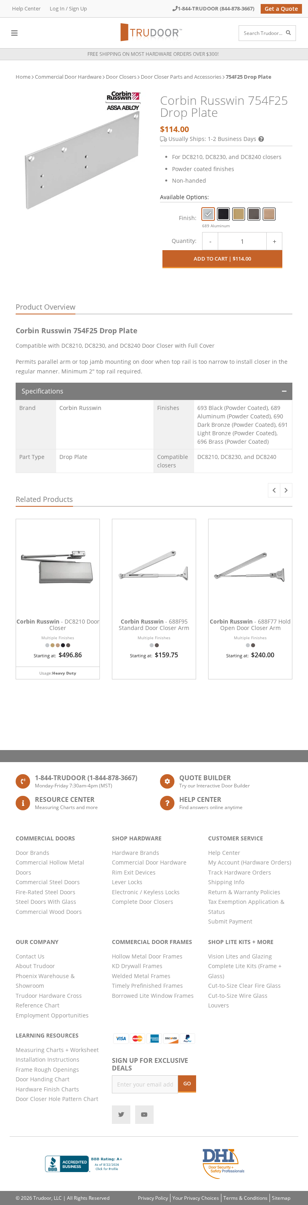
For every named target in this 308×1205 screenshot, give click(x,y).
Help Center (26, 8)
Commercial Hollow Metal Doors (50, 867)
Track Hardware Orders (239, 872)
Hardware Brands (135, 852)
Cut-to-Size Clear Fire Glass (244, 985)
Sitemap (281, 1198)
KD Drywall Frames (137, 966)
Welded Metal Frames (141, 976)
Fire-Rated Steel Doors (45, 892)
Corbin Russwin (80, 408)
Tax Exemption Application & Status (246, 906)
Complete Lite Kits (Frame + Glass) (245, 971)
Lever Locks (127, 882)
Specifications (42, 391)
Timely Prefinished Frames (147, 985)
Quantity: (184, 241)
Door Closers (121, 76)
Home (23, 76)
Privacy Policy (153, 1198)
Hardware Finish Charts (47, 1089)
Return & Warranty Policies (244, 892)
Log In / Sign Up (68, 8)
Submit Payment (230, 921)
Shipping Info (226, 882)
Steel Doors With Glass (46, 901)
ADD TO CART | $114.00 (222, 258)
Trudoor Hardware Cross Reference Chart (49, 1000)
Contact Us (30, 956)
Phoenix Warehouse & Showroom (45, 981)
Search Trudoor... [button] (263, 33)
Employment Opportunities (52, 1015)
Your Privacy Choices (195, 1198)
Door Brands (32, 852)
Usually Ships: (212, 139)
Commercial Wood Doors (49, 911)
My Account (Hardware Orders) (249, 862)
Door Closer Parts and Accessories (181, 76)
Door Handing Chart (42, 1079)
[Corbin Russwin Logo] (123, 100)
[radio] (208, 214)
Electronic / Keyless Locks (146, 892)
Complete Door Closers (142, 901)
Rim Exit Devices (134, 872)
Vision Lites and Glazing (240, 956)
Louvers (218, 1005)
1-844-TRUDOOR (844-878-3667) (216, 8)
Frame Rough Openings (47, 1069)
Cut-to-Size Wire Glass (237, 995)
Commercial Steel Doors (48, 882)
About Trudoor (35, 966)
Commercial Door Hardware (68, 76)
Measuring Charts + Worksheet (57, 1050)
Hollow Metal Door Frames (147, 956)
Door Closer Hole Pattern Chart (57, 1099)
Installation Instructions (47, 1059)
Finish (187, 218)
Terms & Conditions (245, 1198)
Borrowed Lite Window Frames (153, 995)
